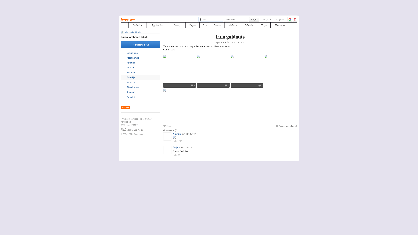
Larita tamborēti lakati (134, 37)
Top (205, 25)
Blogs (264, 25)
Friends (249, 25)
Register (267, 19)
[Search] (293, 25)
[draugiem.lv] (124, 25)
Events (217, 25)
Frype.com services (129, 118)
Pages (192, 25)
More (133, 124)
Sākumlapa (132, 52)
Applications (158, 25)
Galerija (131, 77)
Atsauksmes (133, 57)
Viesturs (177, 133)
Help (141, 118)
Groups (177, 25)
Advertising (126, 121)
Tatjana (176, 147)
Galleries (137, 25)
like (168, 126)
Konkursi (131, 82)
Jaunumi (131, 92)
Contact (148, 118)
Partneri (130, 67)
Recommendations (288, 126)
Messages (280, 25)
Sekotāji (131, 72)
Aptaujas (131, 62)
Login (254, 19)
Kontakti (131, 96)
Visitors (233, 25)
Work (123, 124)
